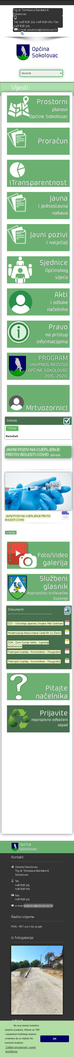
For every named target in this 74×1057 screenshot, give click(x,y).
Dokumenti (16, 609)
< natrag (11, 532)
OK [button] (54, 1038)
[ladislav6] (37, 980)
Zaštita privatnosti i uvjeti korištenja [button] (21, 1049)
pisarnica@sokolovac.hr (42, 29)
